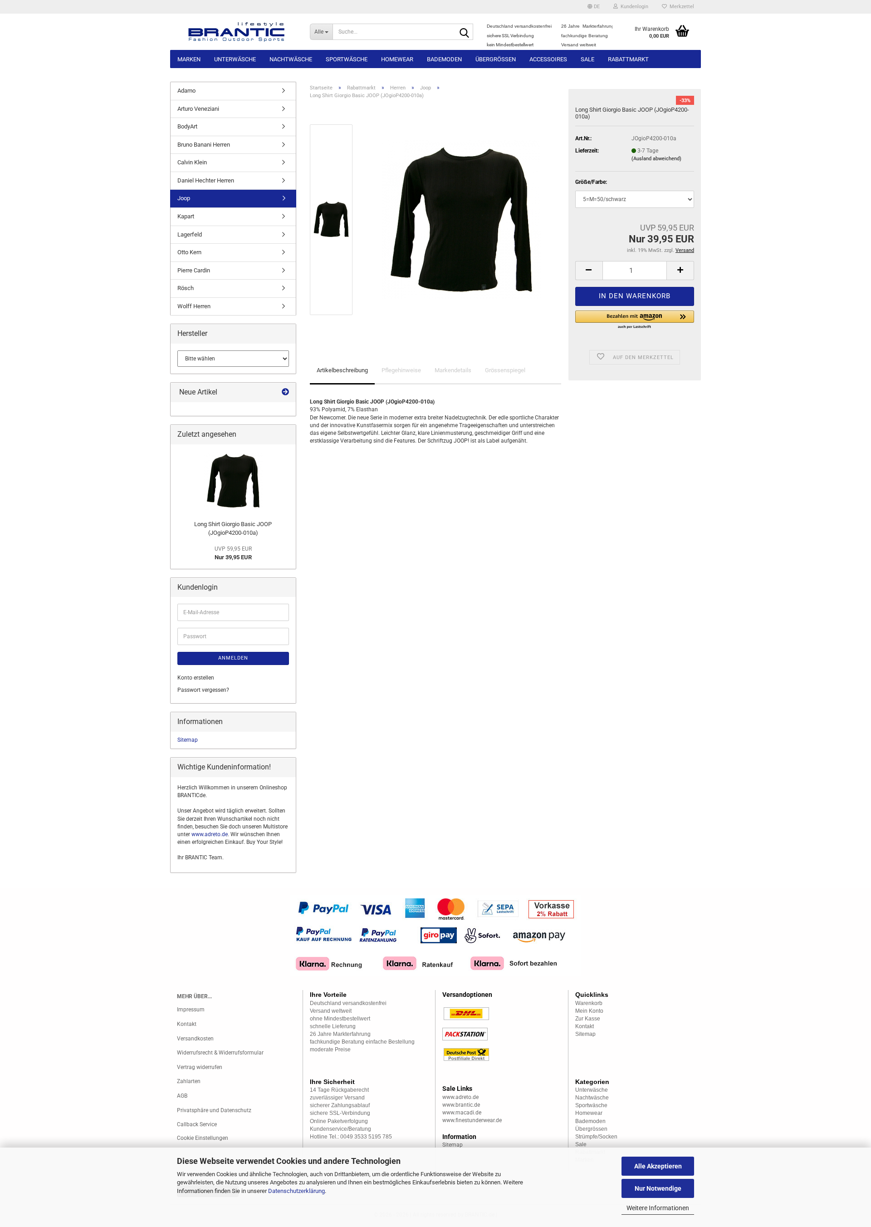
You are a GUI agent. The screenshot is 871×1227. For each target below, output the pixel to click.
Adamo (186, 90)
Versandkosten (195, 1038)
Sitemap (187, 740)
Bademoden (444, 59)
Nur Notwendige (658, 1188)
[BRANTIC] (236, 32)
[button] (594, 7)
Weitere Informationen (657, 1208)
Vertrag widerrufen (199, 1067)
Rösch (185, 288)
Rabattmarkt (628, 59)
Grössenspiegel (505, 370)
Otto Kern (189, 252)
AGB (182, 1096)
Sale (587, 59)
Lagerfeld (189, 234)
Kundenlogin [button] (633, 7)
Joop (183, 198)
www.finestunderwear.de (472, 1120)
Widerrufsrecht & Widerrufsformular (220, 1053)
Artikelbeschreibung (342, 370)
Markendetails (453, 370)
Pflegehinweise (401, 370)
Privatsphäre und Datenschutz (214, 1110)
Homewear (397, 59)
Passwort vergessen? (203, 690)
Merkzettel (680, 7)
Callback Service (197, 1124)
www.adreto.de (209, 834)
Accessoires (548, 59)
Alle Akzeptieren (658, 1166)
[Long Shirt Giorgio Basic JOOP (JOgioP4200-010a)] (461, 219)
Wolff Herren (193, 306)
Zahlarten (189, 1081)
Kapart (185, 216)
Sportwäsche (346, 59)
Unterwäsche (235, 59)
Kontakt (186, 1024)
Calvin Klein (192, 162)
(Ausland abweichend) (656, 159)
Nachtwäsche (290, 59)
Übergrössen (495, 59)
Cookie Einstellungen (202, 1138)
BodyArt (187, 126)
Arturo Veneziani (198, 108)
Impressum (191, 1009)
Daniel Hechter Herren (205, 180)
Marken (189, 59)
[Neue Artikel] (285, 392)
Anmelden (233, 658)
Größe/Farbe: (591, 182)
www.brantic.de (461, 1105)
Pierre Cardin (193, 270)
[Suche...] (464, 32)
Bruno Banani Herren (203, 144)
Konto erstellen (195, 678)
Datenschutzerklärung (296, 1191)
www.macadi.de (461, 1112)
